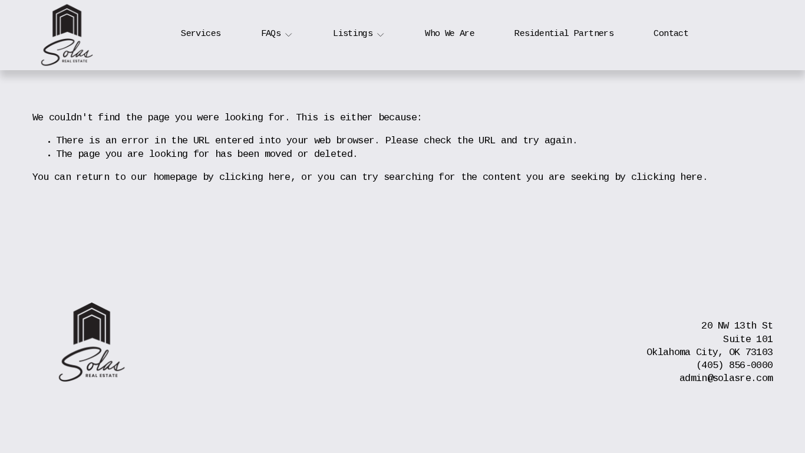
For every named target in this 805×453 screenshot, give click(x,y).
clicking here (255, 178)
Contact (671, 34)
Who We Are (449, 34)
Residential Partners (563, 34)
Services (200, 34)
